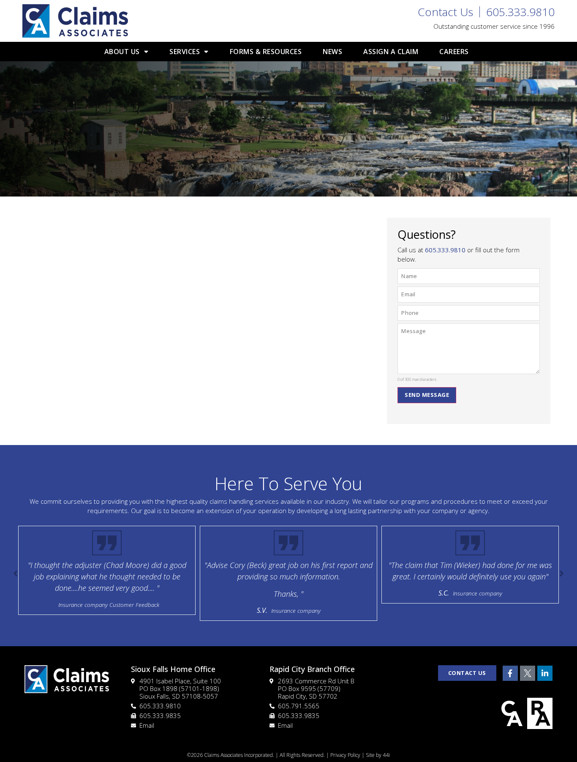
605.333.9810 (445, 250)
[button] (561, 573)
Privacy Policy (345, 755)
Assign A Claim (390, 51)
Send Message (427, 395)
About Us (122, 51)
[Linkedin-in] (545, 673)
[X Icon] (527, 673)
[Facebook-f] (510, 673)
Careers (454, 51)
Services (184, 51)
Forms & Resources (266, 51)
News (332, 51)
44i (386, 755)
